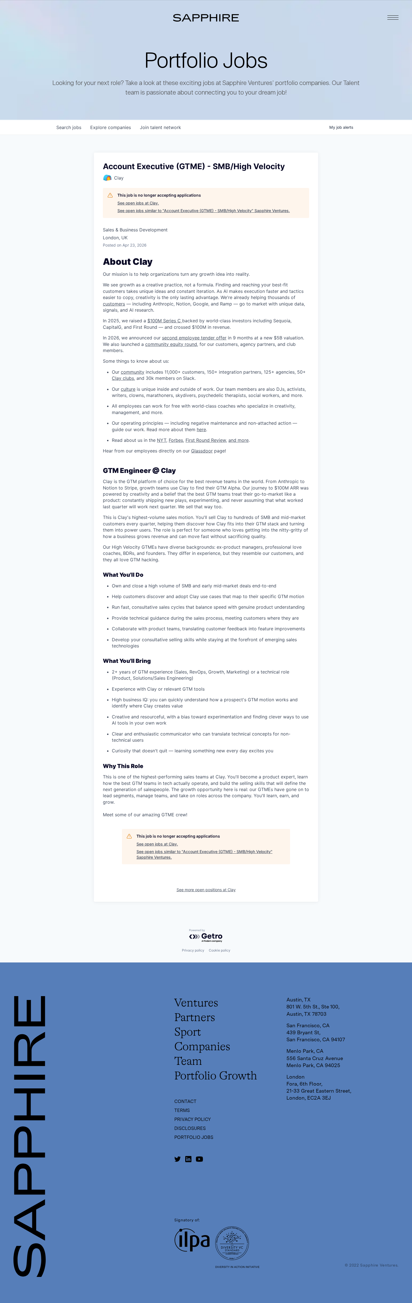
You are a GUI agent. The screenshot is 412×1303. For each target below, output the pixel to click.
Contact (185, 1101)
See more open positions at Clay (206, 889)
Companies (202, 1047)
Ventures (196, 1003)
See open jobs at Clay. (138, 203)
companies (110, 127)
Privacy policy (193, 950)
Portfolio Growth (215, 1076)
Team (188, 1061)
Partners (194, 1018)
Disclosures (190, 1128)
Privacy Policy (192, 1119)
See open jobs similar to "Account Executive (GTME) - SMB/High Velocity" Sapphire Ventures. (203, 210)
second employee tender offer (194, 338)
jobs (68, 127)
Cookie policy (219, 950)
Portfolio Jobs (193, 1137)
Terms (182, 1110)
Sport (187, 1032)
